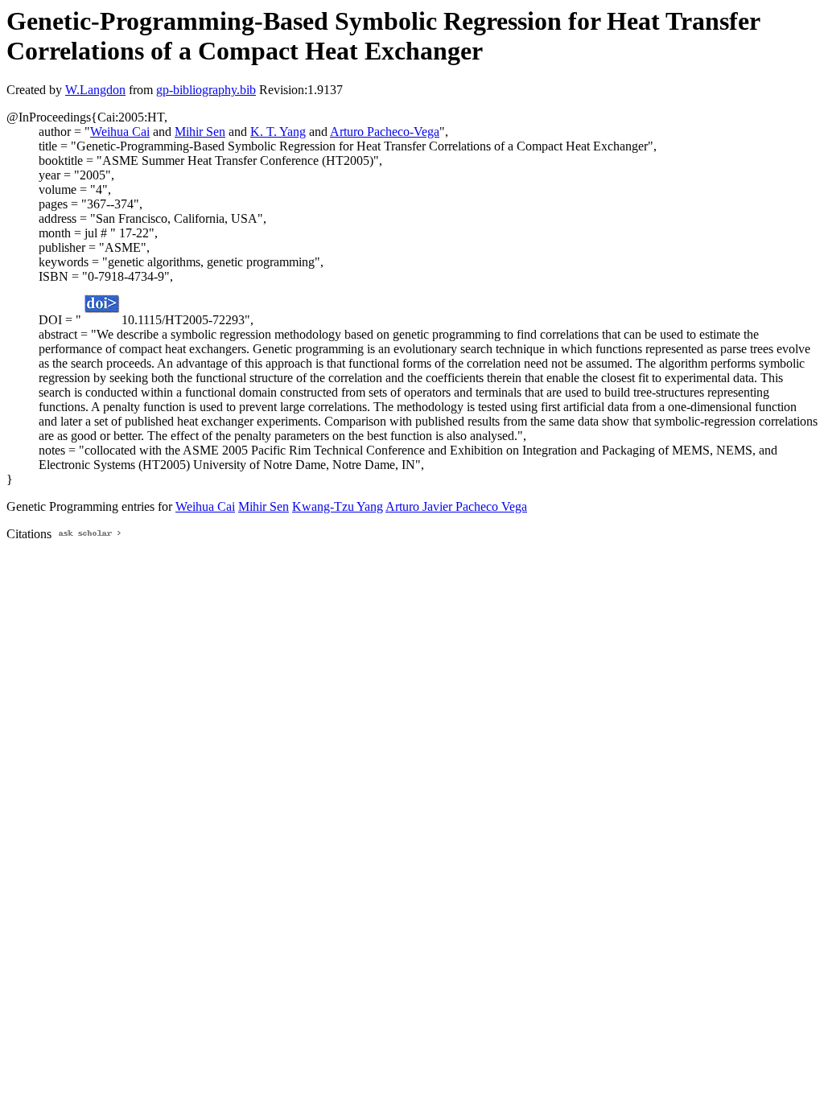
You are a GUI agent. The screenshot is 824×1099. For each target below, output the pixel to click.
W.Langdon (95, 90)
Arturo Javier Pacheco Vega (456, 506)
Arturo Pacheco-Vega (384, 131)
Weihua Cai (120, 131)
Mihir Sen (200, 131)
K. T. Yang (278, 131)
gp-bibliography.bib (206, 90)
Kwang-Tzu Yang (337, 506)
